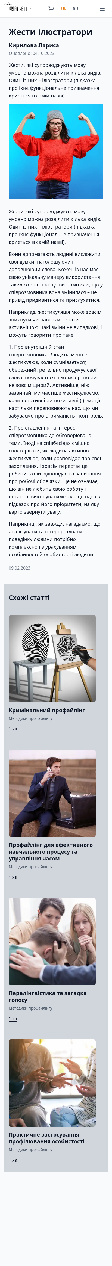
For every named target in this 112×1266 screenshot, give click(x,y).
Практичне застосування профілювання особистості (47, 1138)
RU (75, 8)
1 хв (13, 729)
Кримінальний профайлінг (47, 710)
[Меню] (102, 8)
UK (63, 8)
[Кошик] (51, 8)
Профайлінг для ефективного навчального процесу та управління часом (51, 851)
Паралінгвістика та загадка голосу (48, 996)
